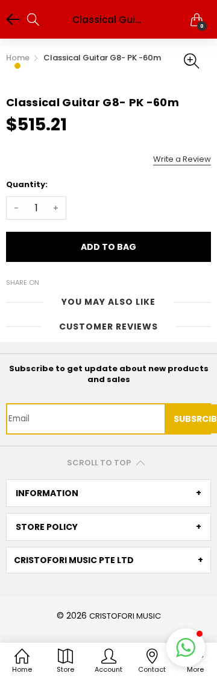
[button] (185, 647)
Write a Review (182, 159)
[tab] (108, 493)
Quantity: (27, 184)
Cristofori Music (125, 616)
